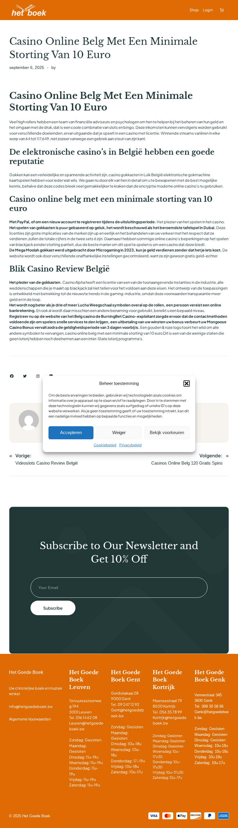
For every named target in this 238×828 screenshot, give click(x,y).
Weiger (119, 432)
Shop (194, 10)
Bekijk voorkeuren (167, 432)
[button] (187, 383)
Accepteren (71, 432)
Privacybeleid (130, 445)
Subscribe (53, 608)
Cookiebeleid (105, 445)
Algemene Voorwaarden (30, 719)
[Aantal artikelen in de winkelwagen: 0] (221, 10)
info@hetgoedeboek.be (31, 706)
